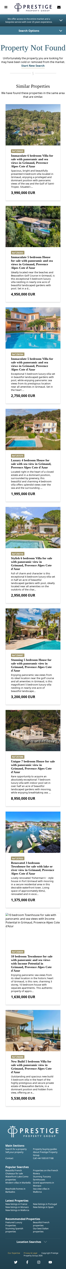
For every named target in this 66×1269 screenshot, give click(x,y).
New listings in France (16, 1204)
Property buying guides (45, 1149)
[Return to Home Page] (33, 7)
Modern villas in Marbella (18, 1182)
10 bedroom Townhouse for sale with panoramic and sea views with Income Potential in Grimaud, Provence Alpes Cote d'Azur (31, 963)
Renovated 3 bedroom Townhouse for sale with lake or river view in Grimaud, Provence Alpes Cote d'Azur (32, 868)
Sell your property (14, 1152)
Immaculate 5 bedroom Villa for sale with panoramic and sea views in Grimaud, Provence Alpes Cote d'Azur (32, 364)
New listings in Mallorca (17, 1210)
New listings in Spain (43, 1207)
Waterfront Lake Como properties (16, 1178)
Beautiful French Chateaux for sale (14, 1172)
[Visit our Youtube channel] (48, 1263)
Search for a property (16, 1149)
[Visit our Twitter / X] (13, 1263)
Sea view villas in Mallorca (41, 1190)
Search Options (29, 31)
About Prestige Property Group (45, 1154)
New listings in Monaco (17, 1207)
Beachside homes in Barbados (15, 1190)
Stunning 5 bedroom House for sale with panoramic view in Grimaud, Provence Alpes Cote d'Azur (31, 665)
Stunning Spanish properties (14, 1230)
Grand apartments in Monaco (43, 1184)
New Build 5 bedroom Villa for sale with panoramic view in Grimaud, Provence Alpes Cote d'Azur (31, 1067)
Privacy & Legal (30, 1253)
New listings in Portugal (45, 1204)
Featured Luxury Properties (13, 1224)
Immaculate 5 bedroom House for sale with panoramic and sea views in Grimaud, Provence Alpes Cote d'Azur (32, 262)
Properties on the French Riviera (45, 1172)
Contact (9, 1158)
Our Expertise (14, 1253)
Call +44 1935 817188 (43, 1158)
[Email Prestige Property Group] (59, 7)
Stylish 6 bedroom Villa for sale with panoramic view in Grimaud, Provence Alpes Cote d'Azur (31, 564)
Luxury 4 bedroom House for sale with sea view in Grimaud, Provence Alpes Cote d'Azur (31, 464)
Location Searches (29, 1242)
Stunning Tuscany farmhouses (42, 1178)
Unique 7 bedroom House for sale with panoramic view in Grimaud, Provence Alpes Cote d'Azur (33, 767)
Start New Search (33, 66)
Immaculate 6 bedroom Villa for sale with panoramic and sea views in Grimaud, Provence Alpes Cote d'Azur (32, 161)
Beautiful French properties (41, 1224)
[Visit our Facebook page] (25, 1263)
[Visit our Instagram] (36, 1263)
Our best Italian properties (41, 1230)
